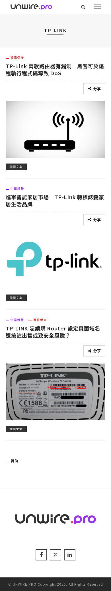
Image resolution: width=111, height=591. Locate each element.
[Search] (83, 7)
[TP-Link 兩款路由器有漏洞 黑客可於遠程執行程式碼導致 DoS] (55, 128)
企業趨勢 (17, 188)
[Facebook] (41, 554)
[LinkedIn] (69, 554)
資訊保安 (17, 57)
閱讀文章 (16, 166)
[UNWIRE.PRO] (31, 6)
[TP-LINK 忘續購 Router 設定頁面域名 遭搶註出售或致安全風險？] (55, 391)
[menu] (97, 6)
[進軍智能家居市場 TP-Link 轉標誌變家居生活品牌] (55, 259)
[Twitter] (55, 554)
